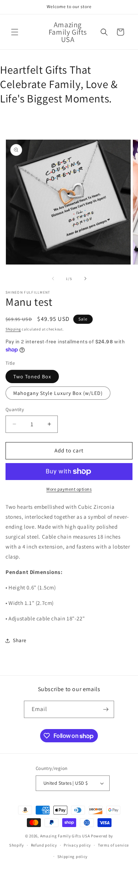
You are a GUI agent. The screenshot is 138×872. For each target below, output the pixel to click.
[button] (15, 32)
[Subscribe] (106, 709)
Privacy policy (77, 845)
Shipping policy (72, 856)
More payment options (69, 489)
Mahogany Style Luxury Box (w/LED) (58, 393)
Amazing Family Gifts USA (65, 835)
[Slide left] (53, 278)
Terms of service (113, 845)
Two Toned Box (32, 376)
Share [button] (19, 640)
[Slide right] (85, 278)
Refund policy (44, 845)
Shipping (13, 329)
